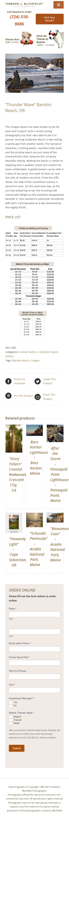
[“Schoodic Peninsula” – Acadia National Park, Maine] (34, 515)
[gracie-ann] (19, 33)
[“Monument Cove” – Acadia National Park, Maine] (55, 515)
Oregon (35, 360)
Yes (15, 702)
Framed (17, 720)
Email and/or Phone (20, 643)
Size (12, 684)
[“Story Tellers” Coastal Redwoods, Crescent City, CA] (13, 426)
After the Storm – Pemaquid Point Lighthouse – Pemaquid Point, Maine (59, 474)
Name (12, 608)
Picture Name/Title (19, 657)
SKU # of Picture (17, 671)
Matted (17, 716)
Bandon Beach (20, 360)
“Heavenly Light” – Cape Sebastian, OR (18, 551)
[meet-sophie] (50, 30)
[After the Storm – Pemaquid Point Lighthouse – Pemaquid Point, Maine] (55, 426)
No (14, 705)
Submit (17, 748)
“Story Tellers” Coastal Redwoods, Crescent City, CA (18, 474)
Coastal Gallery (28, 352)
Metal (16, 723)
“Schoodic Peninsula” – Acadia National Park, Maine (39, 549)
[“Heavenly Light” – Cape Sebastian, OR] (13, 515)
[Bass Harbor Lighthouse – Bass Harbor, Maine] (34, 426)
